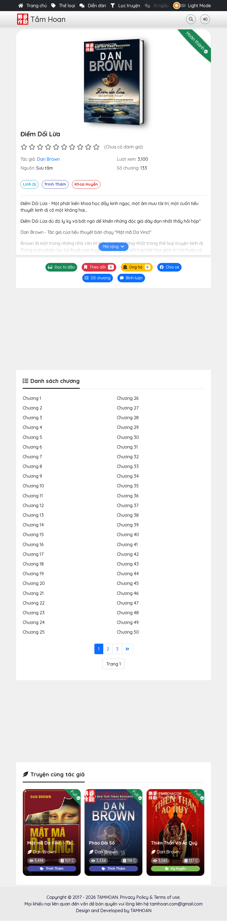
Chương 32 (128, 456)
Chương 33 (128, 466)
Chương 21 (33, 593)
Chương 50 (128, 632)
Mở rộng (110, 246)
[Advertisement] (113, 329)
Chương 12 (33, 505)
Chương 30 (128, 437)
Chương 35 (128, 485)
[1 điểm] (23, 147)
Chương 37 (127, 505)
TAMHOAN (107, 897)
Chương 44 (128, 573)
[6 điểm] (64, 147)
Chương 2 (32, 408)
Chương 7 (32, 456)
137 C (143, 860)
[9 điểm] (88, 147)
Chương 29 (128, 427)
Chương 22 (34, 603)
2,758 (175, 860)
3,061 (113, 860)
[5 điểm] (56, 147)
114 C (82, 860)
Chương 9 (32, 476)
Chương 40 (128, 534)
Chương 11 (33, 495)
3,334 (51, 860)
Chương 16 (33, 544)
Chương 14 (33, 525)
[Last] (127, 649)
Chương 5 (32, 437)
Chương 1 (32, 398)
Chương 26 (128, 398)
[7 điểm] (72, 147)
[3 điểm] (40, 147)
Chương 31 (127, 447)
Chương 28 (128, 417)
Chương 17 (33, 554)
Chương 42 (128, 554)
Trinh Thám (55, 184)
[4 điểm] (48, 147)
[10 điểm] (96, 147)
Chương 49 (128, 622)
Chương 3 (32, 417)
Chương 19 (33, 573)
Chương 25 (34, 632)
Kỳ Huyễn (128, 868)
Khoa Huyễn (86, 184)
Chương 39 (128, 525)
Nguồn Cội (174, 843)
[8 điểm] (80, 147)
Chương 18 (33, 564)
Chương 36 (128, 495)
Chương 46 (128, 593)
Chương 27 (127, 408)
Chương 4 (32, 427)
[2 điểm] (32, 147)
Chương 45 (128, 583)
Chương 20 (34, 583)
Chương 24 (34, 622)
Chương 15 (33, 534)
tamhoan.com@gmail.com (176, 904)
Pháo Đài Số (52, 843)
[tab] (97, 278)
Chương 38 (128, 515)
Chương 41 (127, 544)
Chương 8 (32, 466)
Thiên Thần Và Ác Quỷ (124, 843)
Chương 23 (34, 612)
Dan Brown (48, 159)
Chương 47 (127, 603)
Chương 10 (33, 485)
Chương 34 (128, 476)
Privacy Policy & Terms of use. (150, 897)
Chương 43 (128, 564)
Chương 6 (32, 447)
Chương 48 (128, 612)
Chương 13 (33, 515)
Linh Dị (29, 184)
